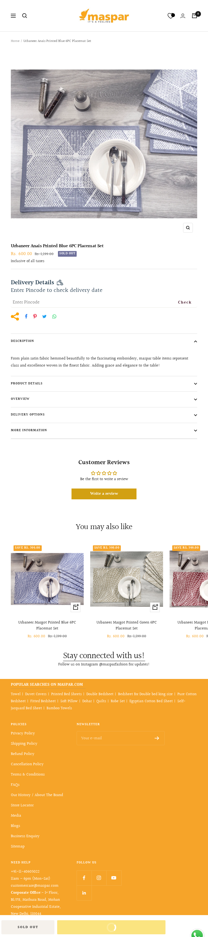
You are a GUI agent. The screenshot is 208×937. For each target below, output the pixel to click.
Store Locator (22, 805)
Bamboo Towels (59, 708)
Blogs (15, 826)
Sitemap (18, 846)
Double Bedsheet (99, 694)
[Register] (157, 738)
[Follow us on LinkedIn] (84, 892)
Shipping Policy (24, 744)
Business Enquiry (25, 836)
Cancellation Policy (27, 764)
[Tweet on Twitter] (44, 316)
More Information (29, 430)
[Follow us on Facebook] (84, 877)
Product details (27, 383)
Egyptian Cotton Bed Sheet (151, 701)
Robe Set (118, 701)
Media (16, 816)
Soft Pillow (69, 701)
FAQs (15, 785)
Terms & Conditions (28, 774)
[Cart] (194, 15)
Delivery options (28, 414)
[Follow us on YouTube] (113, 877)
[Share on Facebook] (26, 316)
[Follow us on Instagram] (99, 877)
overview (20, 399)
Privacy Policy (23, 733)
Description (22, 341)
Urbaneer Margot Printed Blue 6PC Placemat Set (47, 626)
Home (15, 41)
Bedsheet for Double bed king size (145, 694)
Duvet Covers (36, 694)
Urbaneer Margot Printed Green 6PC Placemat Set (126, 626)
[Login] (182, 16)
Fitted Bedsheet (43, 701)
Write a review (104, 493)
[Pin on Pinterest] (35, 316)
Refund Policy (22, 754)
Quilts (101, 701)
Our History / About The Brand (37, 795)
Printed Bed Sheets (66, 694)
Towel (16, 694)
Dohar (87, 701)
